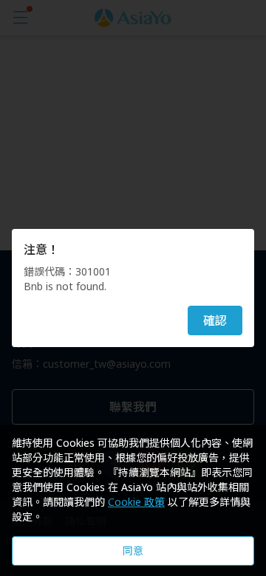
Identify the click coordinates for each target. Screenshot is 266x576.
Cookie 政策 (136, 502)
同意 (133, 551)
